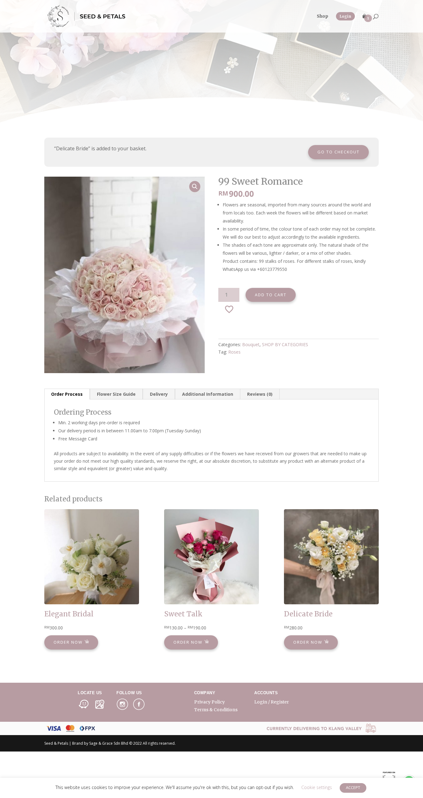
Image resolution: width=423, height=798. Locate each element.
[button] (194, 186)
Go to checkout (338, 152)
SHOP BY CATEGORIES (285, 344)
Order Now (69, 642)
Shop (322, 16)
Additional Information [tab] (207, 394)
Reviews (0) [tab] (260, 394)
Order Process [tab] (67, 394)
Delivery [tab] (159, 394)
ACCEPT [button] (353, 787)
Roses (234, 352)
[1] (364, 23)
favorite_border (229, 309)
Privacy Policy (209, 702)
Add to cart (270, 295)
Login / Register (271, 702)
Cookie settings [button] (316, 787)
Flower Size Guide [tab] (116, 394)
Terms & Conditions (216, 709)
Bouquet (250, 344)
